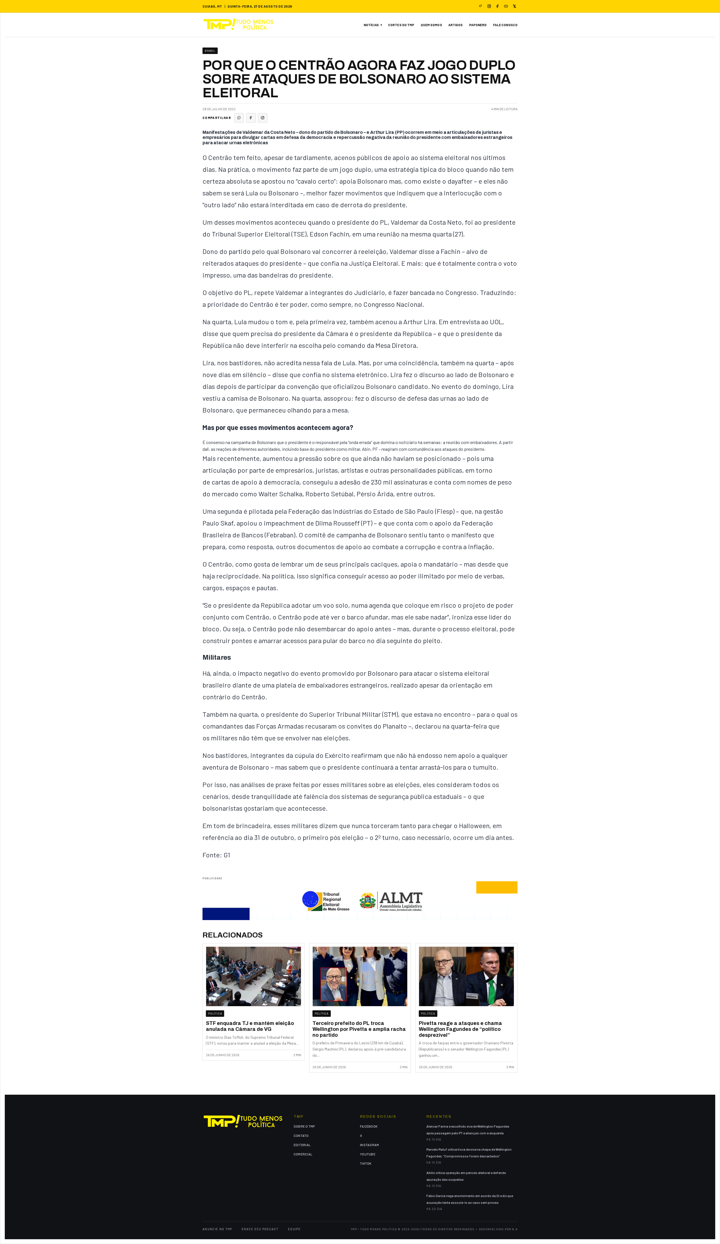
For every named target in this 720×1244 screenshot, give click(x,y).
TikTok (365, 1163)
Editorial (302, 1145)
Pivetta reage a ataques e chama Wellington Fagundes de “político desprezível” (460, 1029)
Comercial (303, 1154)
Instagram (369, 1145)
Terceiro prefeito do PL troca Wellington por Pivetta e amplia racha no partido (359, 1029)
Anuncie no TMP (217, 1229)
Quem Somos (431, 25)
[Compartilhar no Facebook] (251, 118)
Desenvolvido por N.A (498, 1229)
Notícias (371, 25)
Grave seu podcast (260, 1229)
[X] (514, 6)
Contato (301, 1135)
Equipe (294, 1229)
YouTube (367, 1154)
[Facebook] (497, 6)
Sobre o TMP (304, 1126)
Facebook (368, 1126)
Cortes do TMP (401, 25)
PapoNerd (478, 25)
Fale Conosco (505, 25)
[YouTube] (506, 6)
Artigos (455, 25)
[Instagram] (489, 6)
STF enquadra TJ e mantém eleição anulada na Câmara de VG (250, 1026)
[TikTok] (481, 6)
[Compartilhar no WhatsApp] (239, 118)
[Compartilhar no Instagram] (262, 118)
